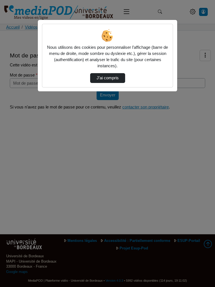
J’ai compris (108, 78)
